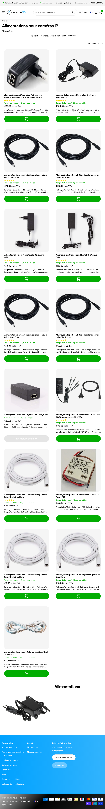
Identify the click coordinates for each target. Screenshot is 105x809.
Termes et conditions (10, 779)
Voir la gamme (3, 12)
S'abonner (59, 765)
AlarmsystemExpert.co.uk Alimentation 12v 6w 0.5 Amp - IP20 (77, 496)
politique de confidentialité (13, 784)
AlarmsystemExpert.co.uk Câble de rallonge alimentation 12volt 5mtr (78, 176)
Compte (30, 743)
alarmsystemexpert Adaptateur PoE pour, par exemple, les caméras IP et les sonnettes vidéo (23, 96)
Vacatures (6, 770)
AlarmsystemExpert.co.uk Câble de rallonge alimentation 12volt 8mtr (26, 336)
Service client (7, 743)
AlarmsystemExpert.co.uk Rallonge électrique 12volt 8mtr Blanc (78, 575)
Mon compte (32, 747)
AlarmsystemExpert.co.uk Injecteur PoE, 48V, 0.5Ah (26, 415)
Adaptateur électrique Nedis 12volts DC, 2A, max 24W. (24, 256)
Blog (4, 774)
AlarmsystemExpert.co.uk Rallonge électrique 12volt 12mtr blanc (26, 653)
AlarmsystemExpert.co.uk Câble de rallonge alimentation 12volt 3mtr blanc (26, 496)
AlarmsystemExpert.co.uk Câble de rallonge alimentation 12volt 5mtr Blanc (26, 575)
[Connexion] (95, 12)
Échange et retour (9, 765)
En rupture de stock (26, 438)
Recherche (73, 12)
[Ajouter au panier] (26, 119)
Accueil (5, 21)
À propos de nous (9, 747)
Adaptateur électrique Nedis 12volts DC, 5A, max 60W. (76, 256)
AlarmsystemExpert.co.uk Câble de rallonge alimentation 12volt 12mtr (78, 336)
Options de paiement (11, 760)
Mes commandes (34, 752)
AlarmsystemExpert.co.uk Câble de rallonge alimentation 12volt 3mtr (26, 176)
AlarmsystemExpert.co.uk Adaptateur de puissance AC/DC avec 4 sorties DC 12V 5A (78, 416)
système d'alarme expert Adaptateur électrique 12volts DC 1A (75, 96)
